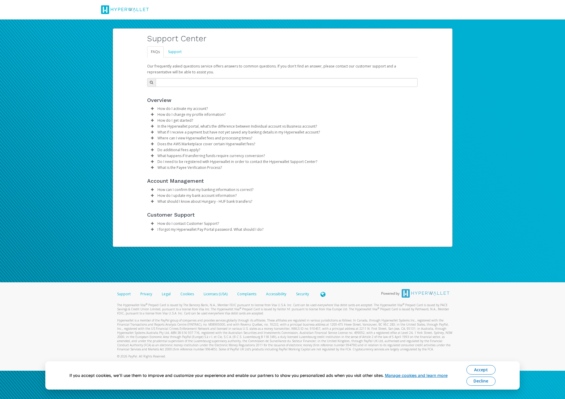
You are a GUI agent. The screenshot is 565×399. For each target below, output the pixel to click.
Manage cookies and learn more (416, 375)
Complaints (247, 293)
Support (175, 51)
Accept (481, 369)
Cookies (187, 293)
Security (302, 293)
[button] (152, 109)
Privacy (146, 293)
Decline (480, 381)
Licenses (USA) (216, 293)
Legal (166, 293)
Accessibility (276, 293)
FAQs (155, 51)
